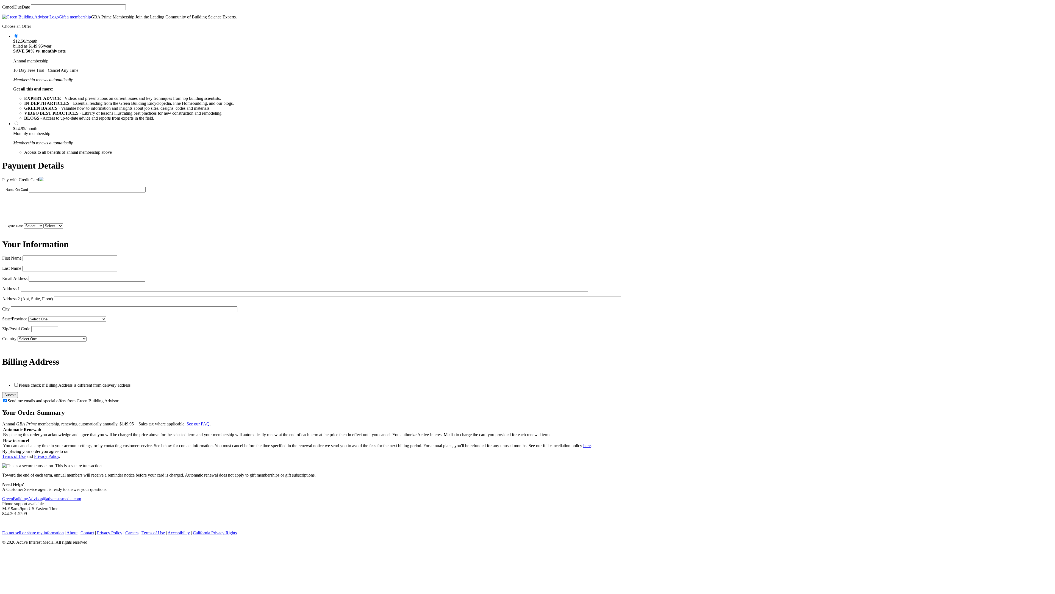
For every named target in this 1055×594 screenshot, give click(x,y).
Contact (87, 532)
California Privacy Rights (215, 532)
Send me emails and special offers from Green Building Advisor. (63, 400)
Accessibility (179, 532)
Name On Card (16, 190)
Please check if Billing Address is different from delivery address (75, 385)
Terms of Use (14, 456)
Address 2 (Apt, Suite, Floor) (27, 298)
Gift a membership (75, 17)
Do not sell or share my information (33, 532)
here (587, 445)
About (71, 532)
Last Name (11, 268)
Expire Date (14, 226)
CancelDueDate (16, 7)
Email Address (14, 278)
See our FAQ (198, 424)
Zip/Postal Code (16, 328)
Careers (131, 532)
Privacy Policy (46, 456)
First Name (11, 258)
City (6, 309)
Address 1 (11, 288)
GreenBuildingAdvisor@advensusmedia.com (41, 498)
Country (9, 338)
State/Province (14, 319)
